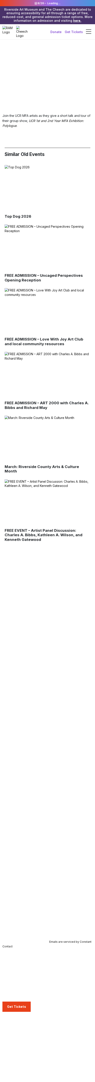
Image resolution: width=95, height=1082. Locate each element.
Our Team (56, 1034)
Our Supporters (13, 1054)
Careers (55, 1054)
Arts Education (61, 958)
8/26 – (49, 3)
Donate (56, 32)
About (54, 1021)
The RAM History (61, 1027)
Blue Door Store (14, 989)
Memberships (12, 1027)
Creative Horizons (62, 984)
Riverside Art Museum (18, 964)
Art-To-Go (56, 977)
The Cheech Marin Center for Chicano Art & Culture (24, 973)
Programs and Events (19, 1074)
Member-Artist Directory (19, 1040)
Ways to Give (12, 1034)
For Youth (56, 964)
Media (54, 1074)
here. (77, 20)
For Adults (56, 971)
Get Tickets (74, 32)
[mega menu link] (88, 32)
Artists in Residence (63, 997)
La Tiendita (10, 995)
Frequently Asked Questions (23, 982)
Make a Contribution (17, 1047)
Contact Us (57, 1060)
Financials (56, 1047)
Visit (6, 958)
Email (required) (15, 892)
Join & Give (11, 1021)
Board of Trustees (62, 1040)
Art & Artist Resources (64, 990)
